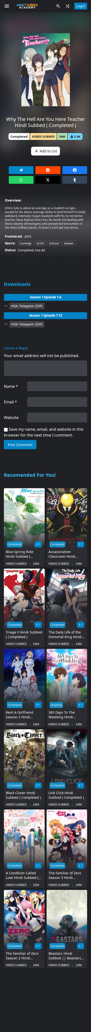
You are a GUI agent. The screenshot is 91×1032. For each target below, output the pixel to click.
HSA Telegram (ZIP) (26, 306)
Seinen (69, 243)
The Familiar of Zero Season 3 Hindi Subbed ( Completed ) (66, 875)
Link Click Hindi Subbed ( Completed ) (66, 795)
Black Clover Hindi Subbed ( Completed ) (23, 795)
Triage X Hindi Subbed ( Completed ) (24, 634)
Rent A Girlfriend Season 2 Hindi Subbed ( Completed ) (23, 715)
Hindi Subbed (43, 136)
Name (11, 386)
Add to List (45, 151)
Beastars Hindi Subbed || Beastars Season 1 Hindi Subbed (65, 956)
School (54, 243)
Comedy (25, 243)
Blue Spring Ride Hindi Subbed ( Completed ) (19, 554)
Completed (26, 250)
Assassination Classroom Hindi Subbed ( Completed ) (66, 554)
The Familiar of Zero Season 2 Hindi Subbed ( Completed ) (23, 956)
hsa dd (40, 250)
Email (10, 402)
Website (11, 417)
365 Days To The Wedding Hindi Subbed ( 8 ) (62, 715)
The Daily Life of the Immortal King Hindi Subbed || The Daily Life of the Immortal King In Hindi (65, 634)
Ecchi (40, 243)
